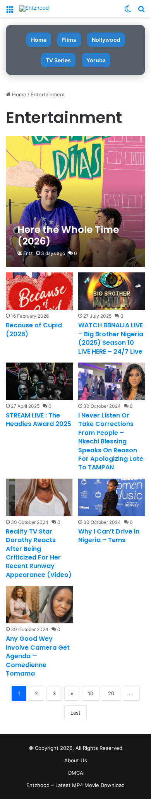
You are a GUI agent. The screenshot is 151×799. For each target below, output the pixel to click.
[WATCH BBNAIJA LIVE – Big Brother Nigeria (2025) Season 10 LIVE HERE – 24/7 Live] (111, 291)
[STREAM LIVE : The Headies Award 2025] (39, 381)
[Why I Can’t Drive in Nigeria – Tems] (111, 497)
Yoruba (96, 60)
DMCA (75, 773)
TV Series (58, 60)
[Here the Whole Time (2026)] (75, 201)
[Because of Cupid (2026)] (39, 291)
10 (90, 693)
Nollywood (106, 39)
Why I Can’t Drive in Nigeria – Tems (108, 535)
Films (69, 39)
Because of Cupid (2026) (34, 329)
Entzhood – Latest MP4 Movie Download (75, 785)
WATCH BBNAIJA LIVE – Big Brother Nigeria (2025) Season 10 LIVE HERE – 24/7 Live (110, 338)
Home (38, 39)
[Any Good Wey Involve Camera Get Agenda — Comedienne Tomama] (39, 604)
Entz (28, 253)
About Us (75, 760)
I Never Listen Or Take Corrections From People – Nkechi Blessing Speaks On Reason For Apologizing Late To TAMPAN (110, 441)
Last (75, 713)
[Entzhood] (34, 8)
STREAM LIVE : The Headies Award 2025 (38, 419)
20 (111, 693)
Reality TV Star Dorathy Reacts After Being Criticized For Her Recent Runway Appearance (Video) (39, 553)
